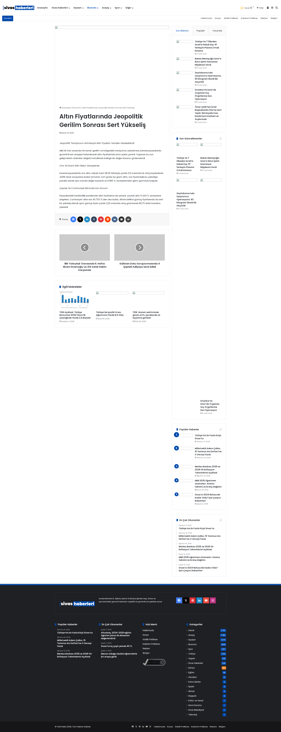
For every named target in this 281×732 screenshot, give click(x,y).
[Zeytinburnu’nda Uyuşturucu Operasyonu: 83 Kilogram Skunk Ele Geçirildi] (185, 76)
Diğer (128, 7)
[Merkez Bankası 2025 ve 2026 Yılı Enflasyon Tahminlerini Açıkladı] (185, 470)
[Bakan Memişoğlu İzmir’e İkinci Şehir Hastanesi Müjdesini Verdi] (185, 62)
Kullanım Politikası (249, 18)
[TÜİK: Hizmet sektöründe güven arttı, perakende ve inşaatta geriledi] (149, 300)
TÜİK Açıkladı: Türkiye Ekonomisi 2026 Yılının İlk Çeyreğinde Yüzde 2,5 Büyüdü (75, 315)
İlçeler (191, 686)
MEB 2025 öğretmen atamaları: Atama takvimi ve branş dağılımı (208, 483)
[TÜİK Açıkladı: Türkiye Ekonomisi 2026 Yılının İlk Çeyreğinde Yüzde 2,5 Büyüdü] (75, 300)
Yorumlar (217, 30)
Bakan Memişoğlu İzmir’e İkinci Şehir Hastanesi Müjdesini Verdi (208, 61)
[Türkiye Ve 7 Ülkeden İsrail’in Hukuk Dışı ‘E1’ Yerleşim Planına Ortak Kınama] (185, 45)
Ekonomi (91, 7)
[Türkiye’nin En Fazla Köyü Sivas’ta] (185, 439)
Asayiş (105, 7)
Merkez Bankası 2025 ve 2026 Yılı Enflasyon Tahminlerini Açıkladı (207, 469)
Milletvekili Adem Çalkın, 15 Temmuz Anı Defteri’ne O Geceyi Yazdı (208, 451)
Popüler (201, 30)
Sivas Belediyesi (196, 710)
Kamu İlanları (194, 682)
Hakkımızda (206, 18)
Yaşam (191, 658)
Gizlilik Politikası (231, 18)
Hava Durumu (195, 705)
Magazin (192, 696)
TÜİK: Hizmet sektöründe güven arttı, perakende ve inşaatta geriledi (146, 315)
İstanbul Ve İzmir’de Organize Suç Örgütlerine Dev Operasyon (205, 94)
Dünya (191, 667)
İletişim (274, 18)
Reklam (264, 18)
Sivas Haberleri (60, 7)
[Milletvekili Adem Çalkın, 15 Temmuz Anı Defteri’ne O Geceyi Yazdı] (185, 455)
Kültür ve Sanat (195, 700)
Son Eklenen (182, 30)
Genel (191, 630)
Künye (218, 18)
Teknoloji (192, 714)
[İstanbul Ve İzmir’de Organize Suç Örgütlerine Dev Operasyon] (185, 93)
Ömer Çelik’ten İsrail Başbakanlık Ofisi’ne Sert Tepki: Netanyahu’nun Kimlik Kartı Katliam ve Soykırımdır (208, 113)
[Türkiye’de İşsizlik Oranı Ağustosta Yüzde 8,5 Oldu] (112, 300)
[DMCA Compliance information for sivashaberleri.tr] (154, 665)
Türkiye (191, 653)
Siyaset (77, 7)
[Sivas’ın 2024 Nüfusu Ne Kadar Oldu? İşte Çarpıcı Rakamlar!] (185, 498)
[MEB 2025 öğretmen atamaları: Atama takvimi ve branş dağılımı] (185, 484)
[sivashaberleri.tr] (18, 7)
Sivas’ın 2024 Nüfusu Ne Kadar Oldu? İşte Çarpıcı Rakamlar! (208, 497)
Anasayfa (42, 7)
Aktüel (191, 691)
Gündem (192, 677)
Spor (117, 7)
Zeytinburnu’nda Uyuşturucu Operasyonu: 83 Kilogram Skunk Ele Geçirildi (208, 77)
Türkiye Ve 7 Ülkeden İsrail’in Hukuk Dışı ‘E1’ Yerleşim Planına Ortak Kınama (207, 46)
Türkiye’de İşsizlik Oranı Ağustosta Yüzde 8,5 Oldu (110, 313)
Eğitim (191, 672)
